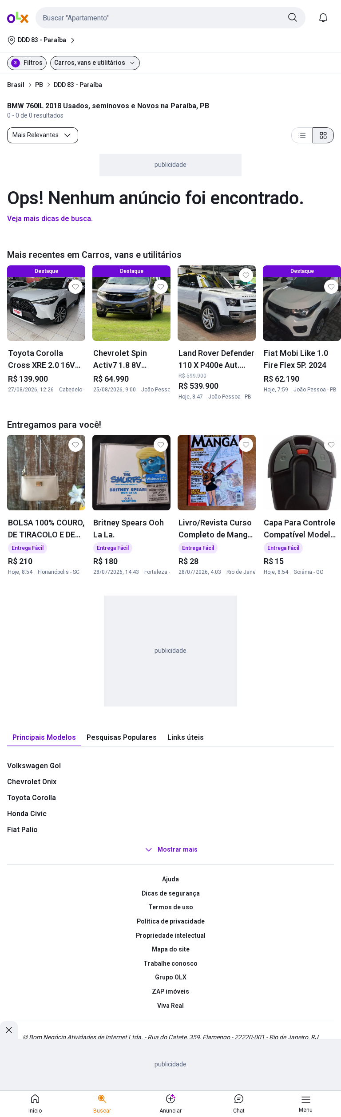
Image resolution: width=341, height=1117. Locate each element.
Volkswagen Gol (34, 766)
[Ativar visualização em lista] (302, 135)
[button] (170, 17)
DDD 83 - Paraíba (78, 85)
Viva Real (170, 1005)
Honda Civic (27, 813)
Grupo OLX (170, 977)
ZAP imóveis (170, 991)
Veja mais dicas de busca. (50, 218)
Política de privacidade (171, 921)
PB (39, 85)
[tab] (44, 738)
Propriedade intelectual (171, 935)
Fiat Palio (22, 829)
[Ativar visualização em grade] (323, 135)
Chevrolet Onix (31, 782)
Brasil (15, 85)
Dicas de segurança (171, 893)
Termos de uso (170, 907)
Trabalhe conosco (170, 963)
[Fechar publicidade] (9, 1030)
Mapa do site (171, 949)
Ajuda (170, 879)
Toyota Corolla (31, 797)
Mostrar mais (178, 849)
